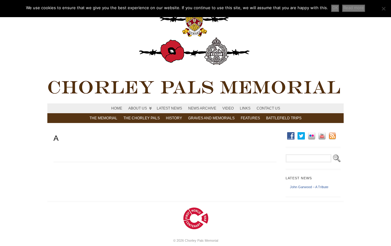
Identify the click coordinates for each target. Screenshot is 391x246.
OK (335, 7)
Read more (353, 7)
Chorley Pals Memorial (201, 240)
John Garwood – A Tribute (309, 187)
